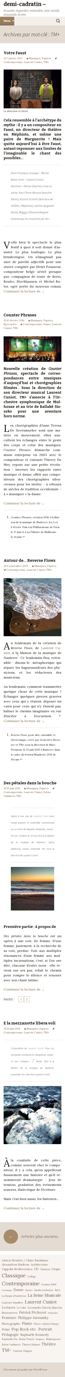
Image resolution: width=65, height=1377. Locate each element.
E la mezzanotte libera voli (30, 1023)
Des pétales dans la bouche (30, 783)
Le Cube (21, 1307)
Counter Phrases (20, 315)
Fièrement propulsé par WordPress (25, 1369)
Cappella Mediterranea (17, 1269)
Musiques (34, 58)
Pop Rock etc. (24, 1329)
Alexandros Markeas (15, 1264)
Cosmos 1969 (48, 1284)
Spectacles (10, 324)
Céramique (7, 1290)
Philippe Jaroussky (33, 1317)
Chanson (45, 1269)
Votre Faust (15, 52)
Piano (27, 1323)
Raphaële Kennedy (34, 1335)
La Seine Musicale (44, 1295)
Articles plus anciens (33, 1236)
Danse (47, 324)
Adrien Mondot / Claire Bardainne (25, 1260)
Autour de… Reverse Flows (29, 560)
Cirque (56, 1269)
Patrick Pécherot (32, 1312)
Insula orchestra (43, 1290)
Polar (6, 1329)
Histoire (28, 1290)
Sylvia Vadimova (11, 1344)
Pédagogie (10, 1334)
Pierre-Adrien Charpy (46, 1323)
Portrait (45, 1329)
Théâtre (49, 1344)
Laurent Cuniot (33, 62)
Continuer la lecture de (24, 291)
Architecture (39, 1264)
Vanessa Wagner (22, 1350)
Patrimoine (53, 1313)
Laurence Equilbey (12, 1302)
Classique (14, 1275)
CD (36, 1269)
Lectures (8, 1307)
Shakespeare (53, 1339)
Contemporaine (32, 324)
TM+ (46, 62)
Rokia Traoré (26, 1339)
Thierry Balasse (31, 1344)
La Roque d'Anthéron (14, 1295)
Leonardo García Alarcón (45, 1307)
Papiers (46, 58)
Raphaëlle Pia (9, 1339)
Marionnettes (10, 1312)
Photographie (11, 1323)
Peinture (9, 1317)
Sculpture (40, 1339)
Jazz (57, 1290)
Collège (31, 1276)
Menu (7, 21)
